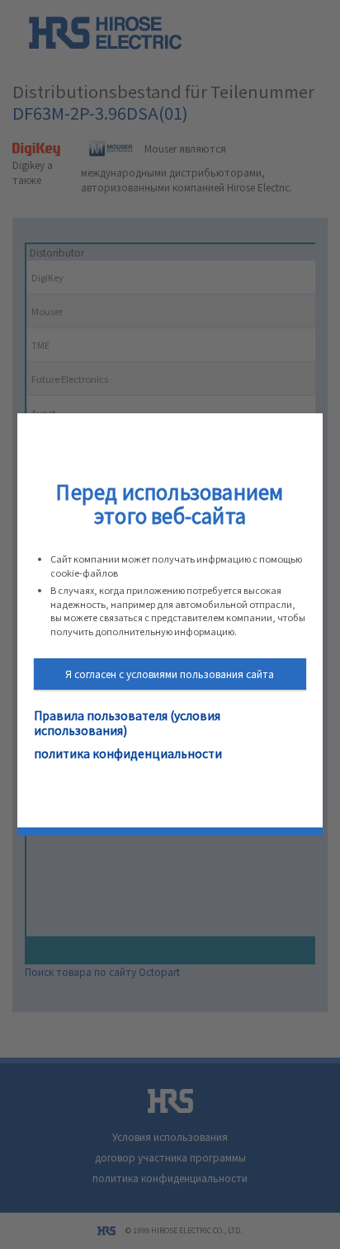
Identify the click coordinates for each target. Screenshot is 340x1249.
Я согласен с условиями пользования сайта (169, 674)
